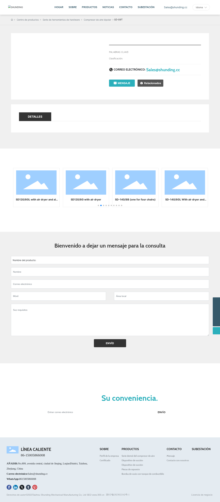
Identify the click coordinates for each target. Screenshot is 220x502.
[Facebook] (9, 488)
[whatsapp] (216, 315)
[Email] (216, 301)
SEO (89, 494)
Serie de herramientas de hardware (61, 19)
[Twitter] (21, 488)
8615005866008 (27, 479)
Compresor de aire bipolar (97, 19)
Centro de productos (28, 19)
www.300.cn (98, 494)
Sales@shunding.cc (163, 69)
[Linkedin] (15, 488)
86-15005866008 (33, 455)
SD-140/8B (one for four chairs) (134, 199)
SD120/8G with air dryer (85, 199)
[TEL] (216, 308)
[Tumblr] (28, 488)
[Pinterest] (34, 488)
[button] (98, 205)
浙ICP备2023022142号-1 (117, 494)
